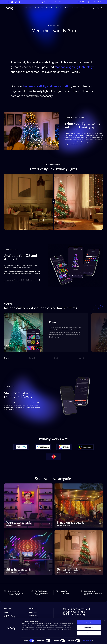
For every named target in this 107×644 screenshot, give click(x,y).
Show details (87, 640)
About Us (7, 613)
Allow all (88, 622)
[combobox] (82, 2)
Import (81, 358)
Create (56, 358)
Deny (88, 633)
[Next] (74, 2)
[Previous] (33, 2)
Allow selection (88, 627)
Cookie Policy (33, 615)
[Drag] (53, 202)
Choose (6, 358)
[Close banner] (104, 620)
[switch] (48, 640)
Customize (32, 358)
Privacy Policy (33, 612)
